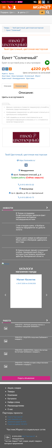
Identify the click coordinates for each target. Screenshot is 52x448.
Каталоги (12, 398)
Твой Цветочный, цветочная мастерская (27, 28)
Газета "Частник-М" (15, 417)
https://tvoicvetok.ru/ (27, 160)
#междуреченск (18, 78)
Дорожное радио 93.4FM (17, 421)
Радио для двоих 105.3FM (17, 424)
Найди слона (14, 402)
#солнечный (29, 76)
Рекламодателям (16, 405)
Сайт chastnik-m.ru (15, 419)
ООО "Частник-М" (28, 436)
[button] (5, 295)
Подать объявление (26, 378)
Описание (7, 86)
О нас (10, 409)
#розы (11, 73)
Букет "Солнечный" (13, 30)
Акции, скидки (14, 388)
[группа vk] (26, 165)
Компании (12, 395)
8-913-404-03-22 (27, 184)
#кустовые (6, 76)
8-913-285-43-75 (27, 197)
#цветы (5, 73)
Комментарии (21, 86)
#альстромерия (17, 76)
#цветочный (6, 78)
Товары (6, 28)
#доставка (30, 78)
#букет (38, 76)
